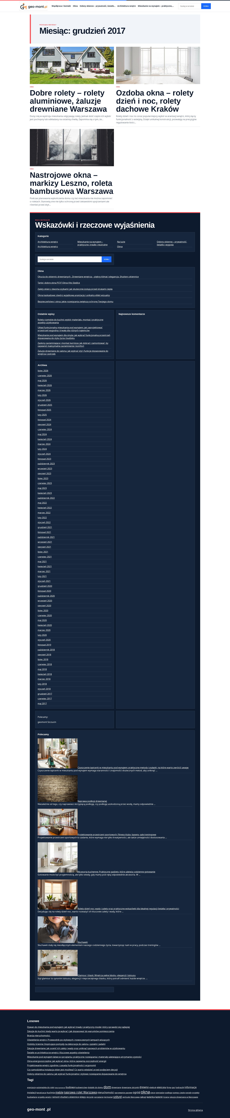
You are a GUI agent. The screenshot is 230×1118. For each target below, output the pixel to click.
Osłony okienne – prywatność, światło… (97, 6)
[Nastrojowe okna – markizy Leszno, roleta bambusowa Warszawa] (72, 147)
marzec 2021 (44, 571)
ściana (166, 1097)
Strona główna (195, 1110)
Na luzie (121, 241)
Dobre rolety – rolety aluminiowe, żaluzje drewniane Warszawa (68, 101)
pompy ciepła (179, 1092)
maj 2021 (42, 561)
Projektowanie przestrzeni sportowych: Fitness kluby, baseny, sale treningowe (117, 834)
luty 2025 (42, 414)
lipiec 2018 (43, 659)
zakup (143, 1096)
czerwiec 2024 (45, 429)
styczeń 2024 (44, 453)
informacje (190, 1087)
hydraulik (180, 1087)
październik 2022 (46, 498)
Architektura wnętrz (126, 6)
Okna (75, 6)
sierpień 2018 (44, 654)
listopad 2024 (44, 419)
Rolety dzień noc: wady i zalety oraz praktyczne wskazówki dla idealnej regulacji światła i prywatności (128, 908)
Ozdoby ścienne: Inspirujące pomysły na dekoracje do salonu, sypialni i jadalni (66, 1044)
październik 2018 (46, 649)
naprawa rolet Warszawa (80, 1092)
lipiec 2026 (43, 370)
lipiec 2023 (43, 478)
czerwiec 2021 (45, 556)
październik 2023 (46, 463)
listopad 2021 (44, 532)
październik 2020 (46, 595)
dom (107, 1086)
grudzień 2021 (45, 527)
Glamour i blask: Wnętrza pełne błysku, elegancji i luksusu (107, 975)
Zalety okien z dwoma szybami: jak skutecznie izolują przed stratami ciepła (75, 289)
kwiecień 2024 (45, 439)
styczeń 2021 (44, 581)
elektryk (152, 1087)
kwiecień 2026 (45, 385)
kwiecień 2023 (45, 493)
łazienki (159, 1096)
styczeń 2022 (44, 522)
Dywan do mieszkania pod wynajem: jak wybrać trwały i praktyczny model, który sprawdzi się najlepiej (78, 1027)
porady (188, 1092)
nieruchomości (105, 1092)
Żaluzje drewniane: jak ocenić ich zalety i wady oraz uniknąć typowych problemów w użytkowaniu (76, 1048)
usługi (117, 1097)
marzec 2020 (44, 630)
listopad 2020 (44, 591)
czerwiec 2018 (45, 664)
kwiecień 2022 (45, 507)
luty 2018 (42, 683)
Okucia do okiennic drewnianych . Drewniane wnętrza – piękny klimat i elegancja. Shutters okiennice (88, 276)
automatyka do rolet (45, 1087)
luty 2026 (42, 395)
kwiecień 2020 (45, 625)
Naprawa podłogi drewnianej (92, 801)
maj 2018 (42, 669)
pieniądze (160, 1092)
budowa (70, 1087)
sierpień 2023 (44, 473)
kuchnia (51, 1092)
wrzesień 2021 (45, 541)
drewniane (116, 1087)
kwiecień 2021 (45, 566)
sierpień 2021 (44, 546)
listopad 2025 (44, 409)
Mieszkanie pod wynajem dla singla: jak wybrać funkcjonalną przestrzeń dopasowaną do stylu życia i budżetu (74, 337)
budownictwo (81, 1087)
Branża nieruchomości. (38, 1035)
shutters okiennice (69, 1096)
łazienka (151, 1096)
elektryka (161, 1087)
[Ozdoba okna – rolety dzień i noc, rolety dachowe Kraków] (158, 65)
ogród (136, 1092)
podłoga (168, 1092)
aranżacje (31, 1087)
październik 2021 (46, 537)
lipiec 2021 (43, 551)
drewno (144, 1087)
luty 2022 (42, 517)
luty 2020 (42, 635)
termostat (108, 1097)
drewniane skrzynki (130, 1087)
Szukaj (206, 6)
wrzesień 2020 (45, 600)
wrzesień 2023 (45, 468)
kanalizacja (41, 1092)
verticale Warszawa (131, 1097)
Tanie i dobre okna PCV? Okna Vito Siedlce (59, 282)
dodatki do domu (95, 1087)
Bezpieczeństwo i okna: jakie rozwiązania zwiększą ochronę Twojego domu (75, 301)
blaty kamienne (60, 1088)
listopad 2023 (44, 458)
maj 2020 (42, 620)
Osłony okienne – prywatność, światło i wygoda (172, 243)
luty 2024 (42, 449)
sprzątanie (99, 1097)
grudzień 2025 (45, 404)
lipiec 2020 (43, 610)
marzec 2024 (44, 444)
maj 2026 (42, 380)
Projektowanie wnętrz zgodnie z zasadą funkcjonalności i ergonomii (61, 1065)
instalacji (31, 1092)
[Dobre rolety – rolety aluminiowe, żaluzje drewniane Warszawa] (72, 65)
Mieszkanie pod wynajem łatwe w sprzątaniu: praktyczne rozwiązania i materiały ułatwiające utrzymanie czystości (84, 1056)
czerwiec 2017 (45, 698)
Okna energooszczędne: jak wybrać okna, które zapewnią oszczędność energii (66, 1061)
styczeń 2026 (44, 400)
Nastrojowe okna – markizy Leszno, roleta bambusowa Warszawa (71, 183)
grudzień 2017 (45, 693)
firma (169, 1087)
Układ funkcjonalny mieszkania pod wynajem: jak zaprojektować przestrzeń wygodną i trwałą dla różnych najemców (70, 329)
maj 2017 (42, 703)
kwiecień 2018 (45, 674)
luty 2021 (42, 576)
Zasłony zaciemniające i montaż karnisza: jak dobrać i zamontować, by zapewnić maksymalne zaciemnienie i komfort (73, 344)
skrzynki (90, 1097)
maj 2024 (42, 434)
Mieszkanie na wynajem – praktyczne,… (156, 6)
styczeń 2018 (44, 688)
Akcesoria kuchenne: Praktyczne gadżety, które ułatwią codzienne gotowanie (116, 871)
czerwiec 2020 (45, 615)
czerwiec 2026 (45, 375)
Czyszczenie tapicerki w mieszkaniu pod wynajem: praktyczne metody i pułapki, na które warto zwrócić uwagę (133, 767)
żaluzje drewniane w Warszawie (184, 1097)
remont (56, 1096)
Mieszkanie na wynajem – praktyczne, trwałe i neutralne (92, 243)
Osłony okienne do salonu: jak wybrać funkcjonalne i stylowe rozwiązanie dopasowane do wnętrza (76, 1073)
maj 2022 (42, 502)
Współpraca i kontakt (61, 6)
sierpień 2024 (44, 424)
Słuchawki (83, 942)
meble (59, 1092)
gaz (173, 1087)
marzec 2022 (44, 512)
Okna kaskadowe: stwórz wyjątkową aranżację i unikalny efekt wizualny (74, 295)
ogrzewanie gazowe (123, 1092)
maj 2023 (42, 488)
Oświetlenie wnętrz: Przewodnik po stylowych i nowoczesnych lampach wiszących (68, 1039)
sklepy (82, 1096)
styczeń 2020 (44, 639)
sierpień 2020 (44, 605)
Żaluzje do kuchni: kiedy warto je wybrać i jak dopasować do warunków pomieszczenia (70, 1031)
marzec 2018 (44, 679)
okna (145, 1092)
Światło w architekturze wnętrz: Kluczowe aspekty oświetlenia (58, 1052)
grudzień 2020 (45, 586)
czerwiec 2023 (45, 483)
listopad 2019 (44, 644)
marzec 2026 (44, 390)
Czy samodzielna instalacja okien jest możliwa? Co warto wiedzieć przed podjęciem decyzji (72, 1069)
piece (152, 1092)
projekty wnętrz (45, 1097)
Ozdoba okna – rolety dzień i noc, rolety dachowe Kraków (155, 101)
